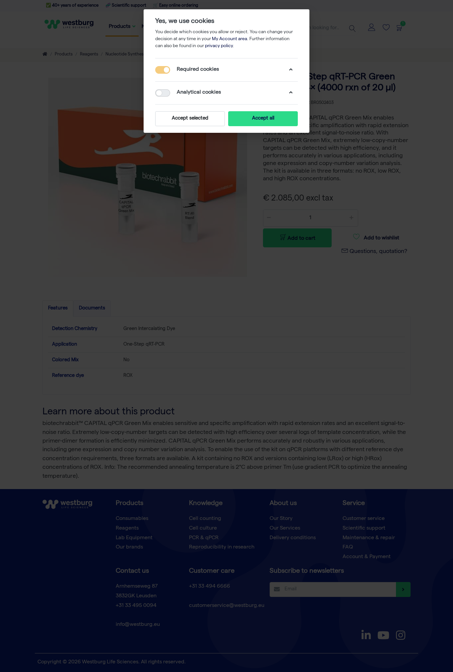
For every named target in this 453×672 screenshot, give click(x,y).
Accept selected (190, 118)
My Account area (229, 39)
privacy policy (219, 46)
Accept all (263, 118)
